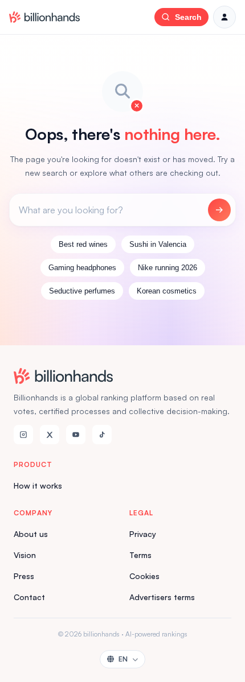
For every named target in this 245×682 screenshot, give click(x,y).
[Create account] (224, 17)
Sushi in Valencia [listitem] (157, 244)
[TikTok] (102, 434)
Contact (29, 597)
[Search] (219, 210)
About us (31, 534)
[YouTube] (75, 434)
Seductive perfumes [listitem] (82, 291)
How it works (38, 485)
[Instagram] (23, 434)
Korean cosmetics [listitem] (167, 291)
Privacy (142, 534)
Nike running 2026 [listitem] (167, 267)
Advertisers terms (162, 597)
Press (24, 576)
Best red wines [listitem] (83, 244)
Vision (25, 555)
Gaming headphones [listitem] (82, 267)
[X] (49, 434)
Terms (140, 555)
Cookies (144, 576)
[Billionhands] (44, 17)
